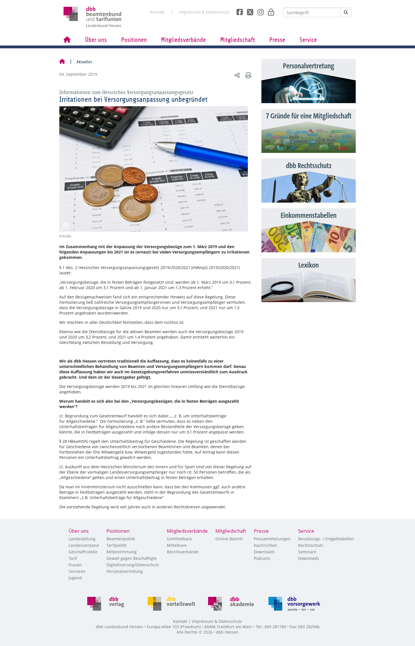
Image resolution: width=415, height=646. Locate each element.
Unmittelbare (179, 538)
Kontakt (157, 12)
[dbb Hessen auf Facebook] (237, 10)
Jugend (75, 577)
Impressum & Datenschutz (204, 12)
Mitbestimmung (121, 551)
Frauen (75, 564)
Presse (277, 39)
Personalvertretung (124, 571)
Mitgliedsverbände (183, 39)
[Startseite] (62, 62)
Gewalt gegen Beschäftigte (131, 558)
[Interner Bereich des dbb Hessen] (269, 10)
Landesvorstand (84, 545)
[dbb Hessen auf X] (248, 10)
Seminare (307, 551)
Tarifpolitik (116, 545)
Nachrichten (265, 545)
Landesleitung (82, 538)
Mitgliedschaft (237, 39)
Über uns (96, 39)
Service (308, 39)
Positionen (134, 39)
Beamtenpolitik (120, 538)
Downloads (264, 551)
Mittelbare (177, 545)
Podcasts (262, 558)
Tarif (73, 558)
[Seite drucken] (247, 75)
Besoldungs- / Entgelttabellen (326, 538)
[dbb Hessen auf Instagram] (258, 10)
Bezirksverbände (182, 551)
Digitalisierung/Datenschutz (132, 564)
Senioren (77, 571)
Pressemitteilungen (272, 538)
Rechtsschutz (310, 545)
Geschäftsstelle (83, 551)
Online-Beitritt (229, 538)
